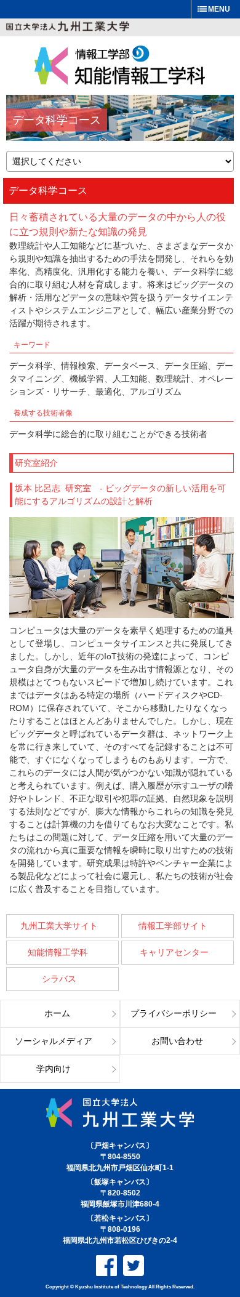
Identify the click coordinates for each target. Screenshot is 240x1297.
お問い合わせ (177, 1041)
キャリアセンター (174, 952)
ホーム (57, 1013)
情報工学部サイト (174, 926)
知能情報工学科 (59, 952)
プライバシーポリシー (173, 1013)
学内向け (53, 1069)
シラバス (59, 979)
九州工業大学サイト (59, 926)
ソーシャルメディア (53, 1041)
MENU (219, 9)
